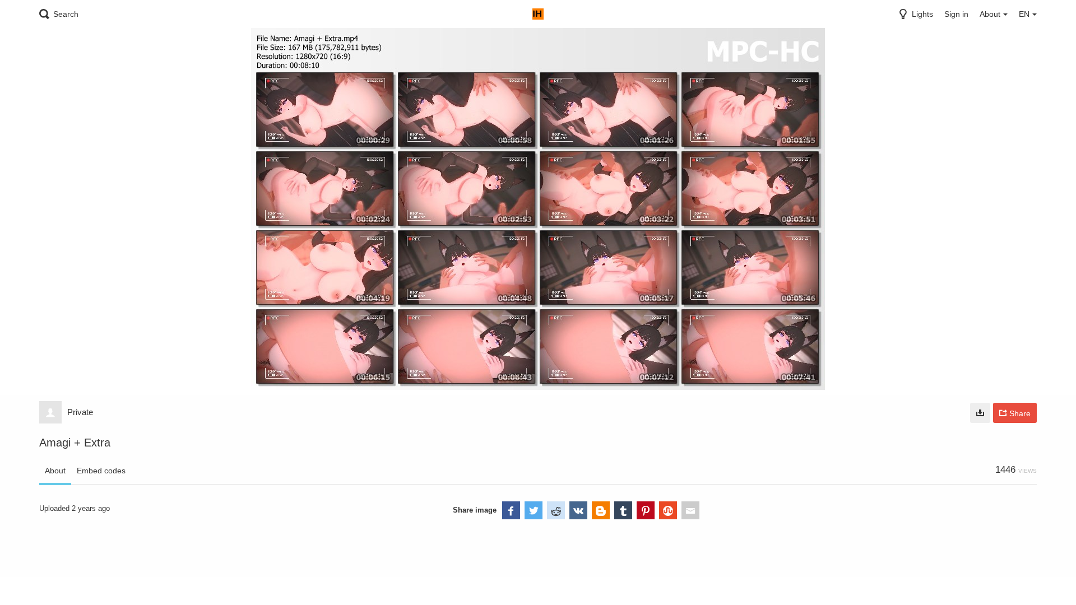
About (55, 470)
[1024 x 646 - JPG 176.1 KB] (980, 413)
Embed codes (101, 470)
